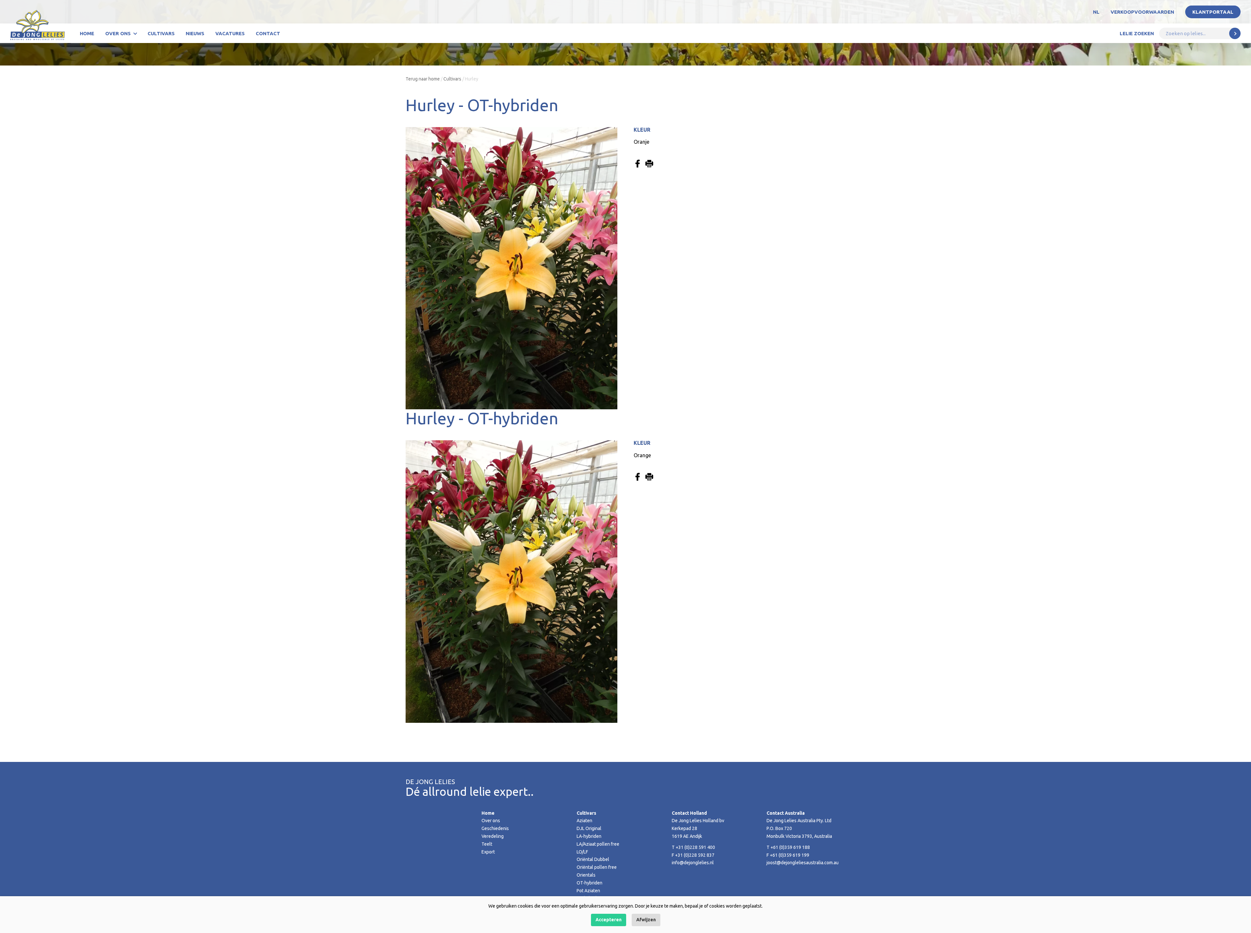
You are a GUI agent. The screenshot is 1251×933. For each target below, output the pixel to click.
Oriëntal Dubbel (593, 859)
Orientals (586, 875)
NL (1096, 11)
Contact (268, 33)
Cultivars (161, 33)
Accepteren (609, 919)
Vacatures (230, 33)
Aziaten (584, 820)
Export (488, 851)
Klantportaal (1212, 12)
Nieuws (195, 33)
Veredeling (493, 836)
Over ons (118, 33)
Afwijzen (646, 919)
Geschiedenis (495, 828)
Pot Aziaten (588, 890)
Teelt (487, 844)
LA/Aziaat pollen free (598, 844)
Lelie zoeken (1137, 33)
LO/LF (582, 851)
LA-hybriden (589, 836)
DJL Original (589, 828)
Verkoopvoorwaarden (1142, 11)
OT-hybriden (589, 882)
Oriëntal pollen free (597, 867)
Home (87, 33)
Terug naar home (423, 78)
